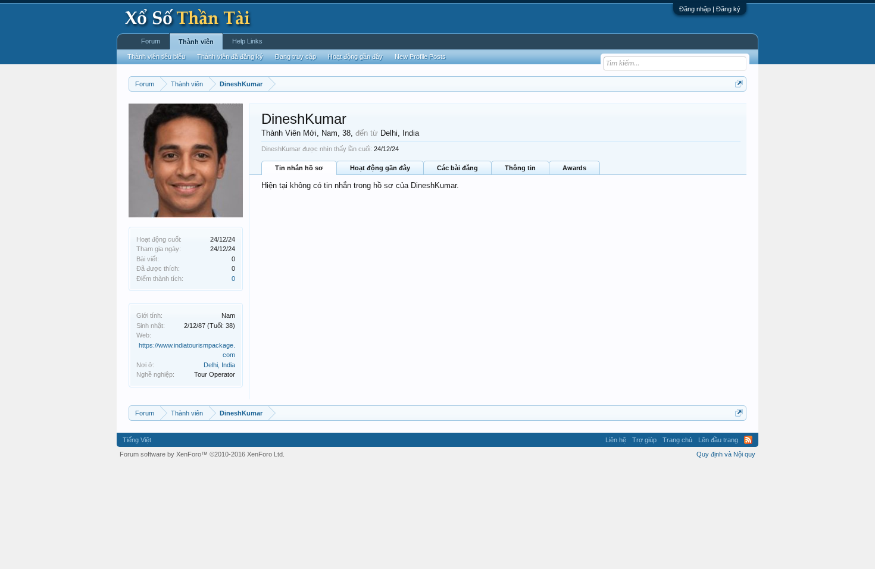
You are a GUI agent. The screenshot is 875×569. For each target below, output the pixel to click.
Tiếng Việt (137, 439)
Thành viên (196, 41)
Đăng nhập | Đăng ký (709, 8)
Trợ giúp (644, 439)
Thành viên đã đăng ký (230, 56)
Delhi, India (219, 364)
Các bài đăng (457, 167)
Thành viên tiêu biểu (156, 56)
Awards (574, 167)
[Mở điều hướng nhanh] (739, 83)
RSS (748, 440)
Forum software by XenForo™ (202, 454)
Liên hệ (615, 439)
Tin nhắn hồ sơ (299, 167)
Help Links (247, 41)
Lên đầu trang (718, 439)
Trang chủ (677, 439)
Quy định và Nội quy (725, 454)
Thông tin (520, 167)
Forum (150, 41)
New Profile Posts (420, 56)
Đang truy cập (295, 56)
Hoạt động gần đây (380, 167)
